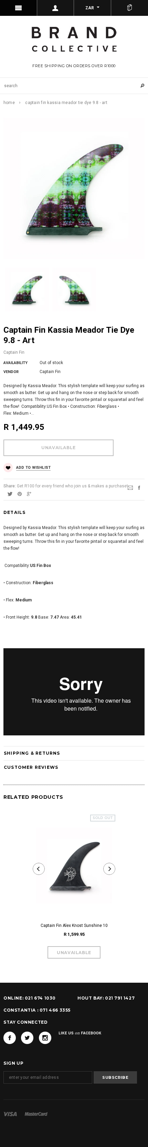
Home (9, 102)
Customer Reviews (31, 767)
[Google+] (29, 493)
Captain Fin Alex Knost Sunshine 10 (74, 925)
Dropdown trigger (55, 8)
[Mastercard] (36, 1114)
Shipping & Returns (32, 753)
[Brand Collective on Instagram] (45, 1038)
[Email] (130, 487)
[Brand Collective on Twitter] (27, 1038)
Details (14, 512)
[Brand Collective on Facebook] (9, 1038)
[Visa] (10, 1114)
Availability (15, 363)
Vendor (11, 372)
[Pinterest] (20, 493)
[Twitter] (10, 493)
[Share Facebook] (139, 487)
